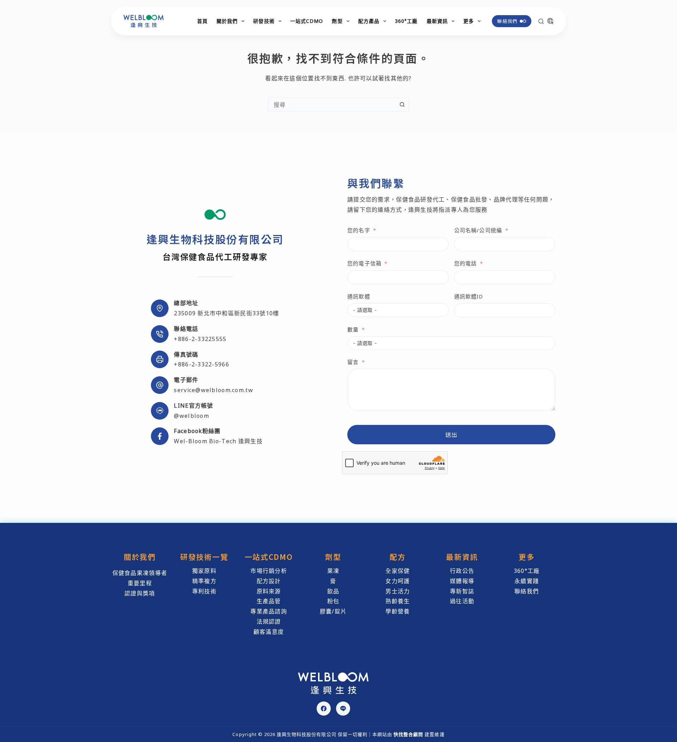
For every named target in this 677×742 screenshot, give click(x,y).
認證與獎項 (139, 593)
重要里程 (140, 583)
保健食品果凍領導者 (139, 573)
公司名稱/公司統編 (478, 230)
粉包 (333, 601)
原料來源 (269, 591)
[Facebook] (324, 708)
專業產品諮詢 (268, 611)
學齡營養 (397, 611)
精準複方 (204, 581)
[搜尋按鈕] (402, 104)
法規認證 (269, 621)
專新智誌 (462, 591)
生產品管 (269, 601)
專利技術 (204, 591)
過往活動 (462, 601)
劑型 (337, 21)
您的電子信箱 (364, 263)
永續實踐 (526, 581)
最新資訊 (437, 21)
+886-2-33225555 (200, 339)
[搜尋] (541, 21)
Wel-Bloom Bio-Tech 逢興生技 (218, 441)
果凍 (333, 571)
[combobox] (331, 105)
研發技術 (263, 21)
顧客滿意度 (269, 632)
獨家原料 (204, 571)
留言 (353, 361)
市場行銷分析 (268, 571)
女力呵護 (397, 581)
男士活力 (397, 591)
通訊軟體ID (468, 296)
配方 (397, 556)
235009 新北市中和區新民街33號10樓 (226, 313)
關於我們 (227, 21)
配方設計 (269, 581)
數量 (353, 329)
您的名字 (358, 230)
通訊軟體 (358, 296)
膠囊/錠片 (333, 611)
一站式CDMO (306, 21)
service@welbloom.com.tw (213, 390)
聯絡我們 (507, 21)
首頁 (202, 21)
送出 (451, 434)
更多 (468, 21)
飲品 (333, 591)
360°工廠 (406, 21)
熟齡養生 (397, 601)
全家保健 (397, 571)
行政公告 (462, 571)
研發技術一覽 (204, 556)
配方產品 (368, 21)
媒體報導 (462, 581)
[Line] (343, 708)
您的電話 (465, 263)
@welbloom (191, 416)
